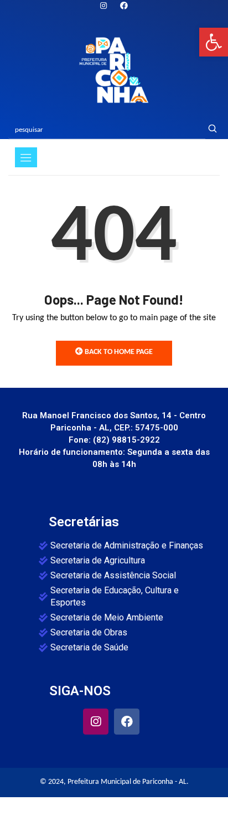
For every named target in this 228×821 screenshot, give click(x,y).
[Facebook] (126, 721)
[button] (213, 42)
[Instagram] (103, 7)
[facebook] (124, 7)
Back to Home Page (118, 352)
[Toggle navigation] (26, 157)
